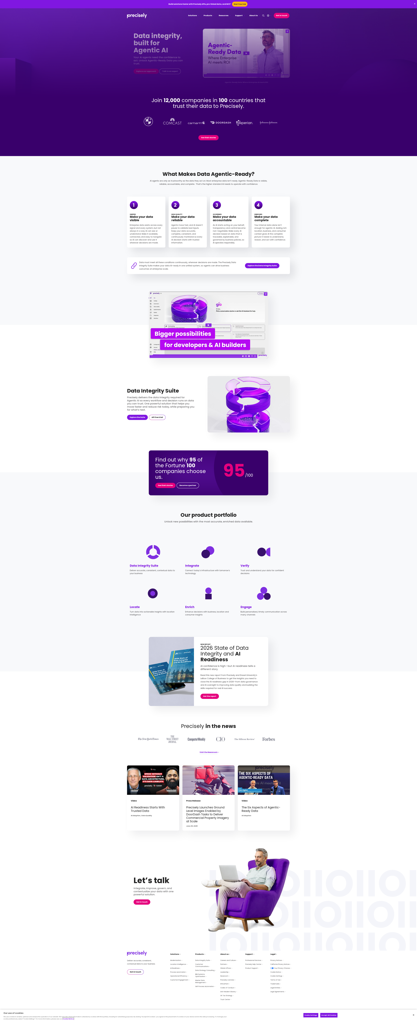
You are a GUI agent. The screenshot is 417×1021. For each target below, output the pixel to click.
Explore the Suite (137, 417)
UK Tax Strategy (226, 995)
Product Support (251, 968)
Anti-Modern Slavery (228, 992)
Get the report (209, 696)
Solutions (192, 15)
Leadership (224, 972)
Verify (245, 566)
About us (224, 954)
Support (239, 15)
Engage (246, 607)
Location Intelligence (178, 964)
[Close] (413, 1015)
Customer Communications (202, 965)
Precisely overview (227, 980)
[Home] (137, 15)
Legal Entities (275, 988)
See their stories (208, 137)
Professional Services (253, 960)
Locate (135, 607)
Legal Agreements (277, 992)
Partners (223, 964)
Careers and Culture (228, 960)
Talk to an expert (170, 71)
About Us (253, 15)
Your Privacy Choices (282, 968)
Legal (273, 954)
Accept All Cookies (328, 1015)
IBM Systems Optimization (200, 975)
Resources (223, 15)
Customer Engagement (179, 980)
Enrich (189, 607)
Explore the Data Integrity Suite (262, 265)
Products (208, 15)
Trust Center (225, 999)
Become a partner (188, 485)
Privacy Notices (276, 960)
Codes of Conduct (227, 988)
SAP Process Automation (204, 986)
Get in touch (281, 15)
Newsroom (224, 976)
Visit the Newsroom (209, 752)
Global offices (225, 968)
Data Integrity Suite (144, 566)
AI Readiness (175, 968)
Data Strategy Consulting (204, 970)
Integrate (192, 566)
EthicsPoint (224, 984)
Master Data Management (200, 981)
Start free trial (240, 4)
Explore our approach (146, 71)
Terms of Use (275, 980)
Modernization (175, 960)
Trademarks (275, 984)
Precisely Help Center (253, 964)
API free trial (157, 417)
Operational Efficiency (178, 976)
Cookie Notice (275, 972)
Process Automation (178, 972)
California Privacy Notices (280, 964)
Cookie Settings (276, 976)
